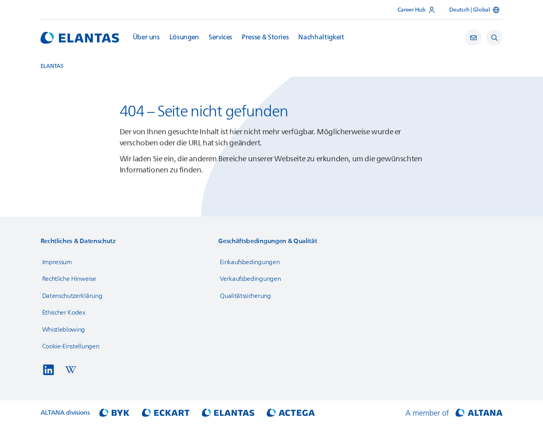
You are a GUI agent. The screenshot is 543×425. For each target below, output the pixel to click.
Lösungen (184, 37)
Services (220, 37)
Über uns (146, 37)
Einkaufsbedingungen (249, 262)
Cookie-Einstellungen (70, 346)
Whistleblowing (63, 330)
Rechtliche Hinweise (69, 279)
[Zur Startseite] (80, 38)
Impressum (57, 262)
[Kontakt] (473, 37)
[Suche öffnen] (494, 37)
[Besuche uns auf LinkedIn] (48, 370)
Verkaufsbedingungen (250, 279)
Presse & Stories (265, 37)
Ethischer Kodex (63, 312)
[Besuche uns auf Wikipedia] (71, 370)
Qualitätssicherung (245, 296)
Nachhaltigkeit (321, 37)
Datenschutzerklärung (72, 296)
